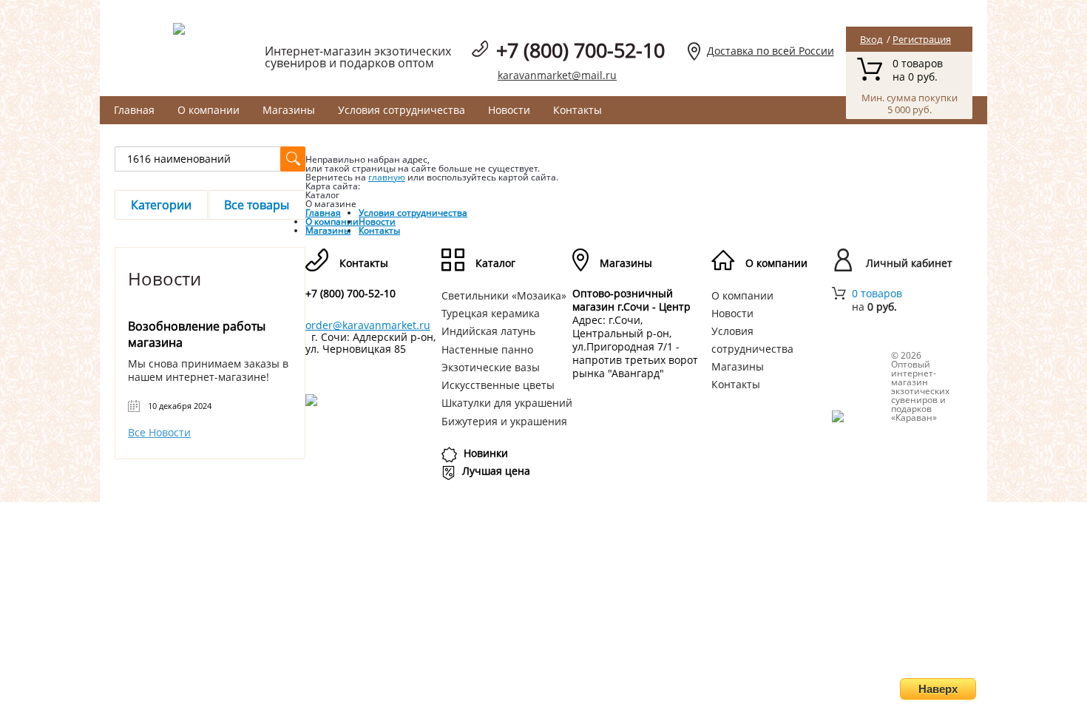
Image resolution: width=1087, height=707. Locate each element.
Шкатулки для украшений (506, 403)
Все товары (256, 205)
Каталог (495, 263)
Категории (161, 205)
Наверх (938, 689)
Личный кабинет (909, 263)
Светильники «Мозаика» (503, 295)
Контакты (577, 110)
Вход (871, 39)
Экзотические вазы (490, 367)
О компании (208, 110)
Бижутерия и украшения (504, 421)
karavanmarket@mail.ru (557, 75)
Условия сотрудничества (401, 110)
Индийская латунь (488, 331)
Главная (134, 110)
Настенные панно (487, 349)
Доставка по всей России (770, 51)
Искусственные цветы (498, 385)
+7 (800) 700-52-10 (580, 50)
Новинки (486, 453)
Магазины (289, 110)
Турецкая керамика (490, 313)
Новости (509, 110)
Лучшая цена (496, 471)
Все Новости (159, 432)
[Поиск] (292, 159)
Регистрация (922, 39)
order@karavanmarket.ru (367, 325)
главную (386, 177)
